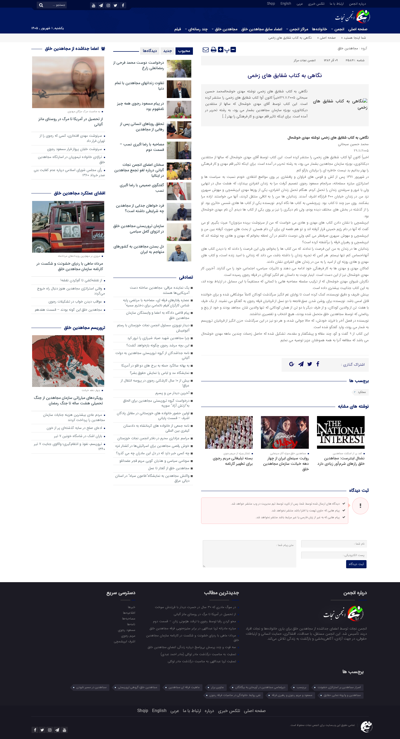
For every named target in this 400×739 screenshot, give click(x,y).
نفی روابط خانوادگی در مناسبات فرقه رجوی (235, 695)
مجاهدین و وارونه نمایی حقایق (342, 695)
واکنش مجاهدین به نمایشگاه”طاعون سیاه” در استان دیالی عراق (152, 479)
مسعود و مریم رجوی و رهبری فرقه (292, 695)
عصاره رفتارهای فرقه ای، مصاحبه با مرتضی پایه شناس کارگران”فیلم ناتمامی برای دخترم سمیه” (156, 303)
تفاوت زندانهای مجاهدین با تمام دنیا (139, 85)
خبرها (131, 606)
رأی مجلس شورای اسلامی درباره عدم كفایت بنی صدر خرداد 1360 (69, 173)
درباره (209, 710)
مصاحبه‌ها (128, 618)
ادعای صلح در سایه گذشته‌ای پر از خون (75, 428)
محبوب (184, 51)
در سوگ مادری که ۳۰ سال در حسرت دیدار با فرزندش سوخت (196, 606)
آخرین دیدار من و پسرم (172, 393)
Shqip (271, 3)
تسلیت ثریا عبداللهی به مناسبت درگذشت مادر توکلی (202, 661)
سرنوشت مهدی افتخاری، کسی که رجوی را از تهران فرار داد (72, 138)
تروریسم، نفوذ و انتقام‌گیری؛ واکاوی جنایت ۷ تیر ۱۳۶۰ (69, 447)
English (286, 3)
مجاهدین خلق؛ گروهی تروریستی (137, 687)
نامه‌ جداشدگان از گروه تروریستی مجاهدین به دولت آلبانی (152, 356)
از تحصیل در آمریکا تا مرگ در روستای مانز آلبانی (70, 121)
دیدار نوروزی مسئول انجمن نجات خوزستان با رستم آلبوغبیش (153, 328)
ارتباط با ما (337, 3)
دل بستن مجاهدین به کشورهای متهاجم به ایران (138, 249)
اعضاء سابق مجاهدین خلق (261, 29)
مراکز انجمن (299, 29)
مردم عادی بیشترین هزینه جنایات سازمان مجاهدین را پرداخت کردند (74, 418)
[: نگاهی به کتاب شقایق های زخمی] (206, 49)
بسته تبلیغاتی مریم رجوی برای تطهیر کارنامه (233, 461)
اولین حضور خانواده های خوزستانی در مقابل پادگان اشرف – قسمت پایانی (153, 416)
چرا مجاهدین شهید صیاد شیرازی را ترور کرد (158, 338)
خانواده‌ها (319, 29)
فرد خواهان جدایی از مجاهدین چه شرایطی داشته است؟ (140, 208)
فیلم (177, 29)
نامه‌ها (131, 624)
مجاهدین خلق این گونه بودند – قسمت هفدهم (69, 310)
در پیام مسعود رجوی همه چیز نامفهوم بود (140, 106)
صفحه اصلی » (326, 37)
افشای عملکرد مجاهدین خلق (79, 193)
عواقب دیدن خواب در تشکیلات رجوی (75, 301)
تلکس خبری (316, 3)
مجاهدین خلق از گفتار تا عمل (168, 468)
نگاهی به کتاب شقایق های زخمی (285, 75)
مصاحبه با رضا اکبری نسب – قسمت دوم (142, 147)
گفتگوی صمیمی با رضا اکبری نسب (142, 188)
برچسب (301, 687)
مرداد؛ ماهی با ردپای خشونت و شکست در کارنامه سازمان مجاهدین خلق (69, 266)
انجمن (339, 29)
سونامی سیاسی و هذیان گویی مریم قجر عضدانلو (154, 461)
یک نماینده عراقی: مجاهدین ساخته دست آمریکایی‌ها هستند (159, 290)
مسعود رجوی (126, 629)
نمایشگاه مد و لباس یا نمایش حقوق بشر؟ (159, 373)
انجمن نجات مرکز (305, 60)
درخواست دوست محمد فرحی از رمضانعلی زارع (138, 65)
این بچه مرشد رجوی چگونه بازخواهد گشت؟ (158, 345)
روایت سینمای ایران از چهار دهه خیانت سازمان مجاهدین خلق (286, 463)
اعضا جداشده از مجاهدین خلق (72, 48)
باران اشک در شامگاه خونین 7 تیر (78, 436)
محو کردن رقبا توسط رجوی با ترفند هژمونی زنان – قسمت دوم (195, 621)
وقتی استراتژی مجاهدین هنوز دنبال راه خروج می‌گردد (71, 291)
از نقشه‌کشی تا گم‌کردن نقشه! (81, 280)
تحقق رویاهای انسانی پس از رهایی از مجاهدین (142, 126)
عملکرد (362, 392)
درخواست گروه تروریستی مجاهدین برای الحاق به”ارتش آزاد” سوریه (156, 403)
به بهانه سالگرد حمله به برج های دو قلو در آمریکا (155, 365)
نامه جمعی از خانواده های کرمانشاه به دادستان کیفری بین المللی (156, 428)
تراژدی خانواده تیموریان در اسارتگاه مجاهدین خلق (71, 160)
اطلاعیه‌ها (129, 612)
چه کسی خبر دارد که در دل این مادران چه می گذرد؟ (152, 453)
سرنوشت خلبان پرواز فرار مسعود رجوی (75, 149)
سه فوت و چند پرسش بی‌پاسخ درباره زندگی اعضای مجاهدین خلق (192, 647)
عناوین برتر (217, 687)
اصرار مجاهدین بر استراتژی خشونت (339, 687)
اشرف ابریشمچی (124, 641)
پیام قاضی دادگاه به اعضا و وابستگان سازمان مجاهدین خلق (157, 315)
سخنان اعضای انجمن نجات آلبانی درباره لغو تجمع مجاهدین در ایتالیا (139, 170)
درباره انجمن (357, 3)
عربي (300, 3)
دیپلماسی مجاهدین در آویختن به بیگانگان (260, 687)
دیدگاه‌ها (150, 51)
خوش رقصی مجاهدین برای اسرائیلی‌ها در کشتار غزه (152, 446)
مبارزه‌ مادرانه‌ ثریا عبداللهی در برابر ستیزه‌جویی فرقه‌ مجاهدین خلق (193, 628)
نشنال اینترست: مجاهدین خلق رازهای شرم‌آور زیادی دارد (341, 461)
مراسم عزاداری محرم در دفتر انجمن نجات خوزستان (153, 438)
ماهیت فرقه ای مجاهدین (184, 687)
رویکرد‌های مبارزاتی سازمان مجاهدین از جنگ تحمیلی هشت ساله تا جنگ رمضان (68, 400)
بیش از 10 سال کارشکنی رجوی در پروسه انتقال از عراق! (155, 383)
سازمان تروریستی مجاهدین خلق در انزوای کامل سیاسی (138, 228)
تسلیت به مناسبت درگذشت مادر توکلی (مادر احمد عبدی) (199, 654)
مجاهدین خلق (226, 29)
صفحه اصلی (357, 29)
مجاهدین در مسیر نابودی (91, 687)
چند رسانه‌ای (198, 29)
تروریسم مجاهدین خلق (84, 327)
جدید (167, 51)
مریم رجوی (128, 635)
